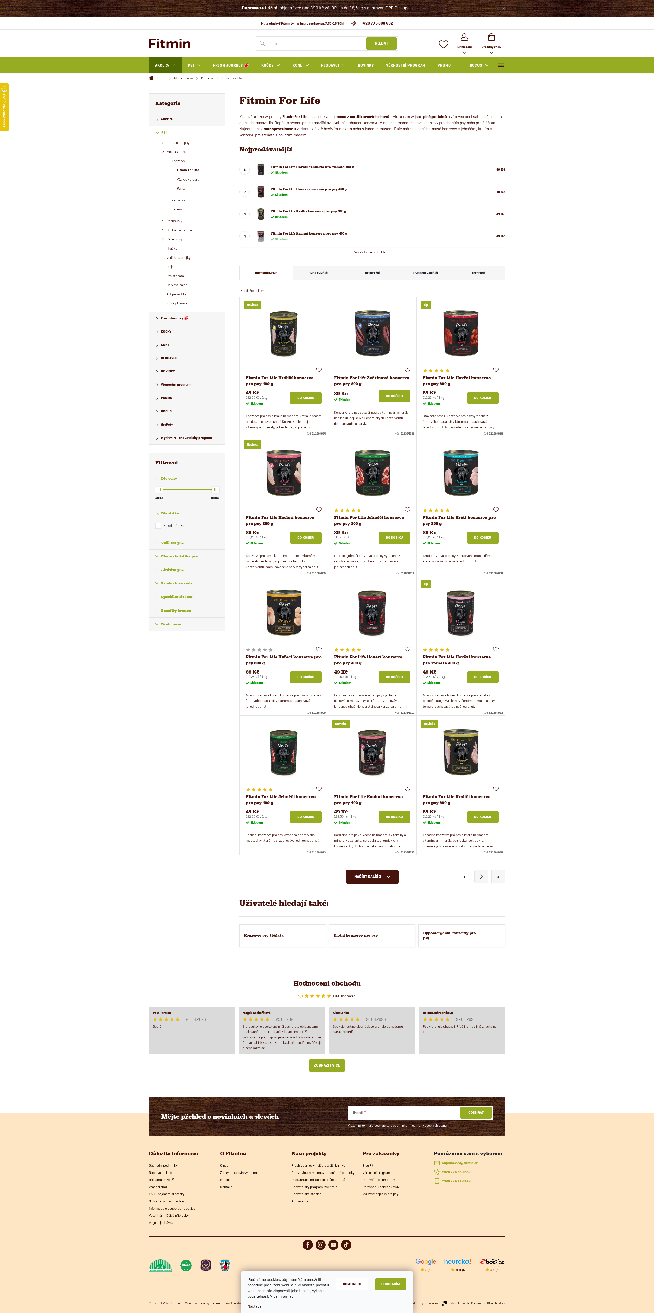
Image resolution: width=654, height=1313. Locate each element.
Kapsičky (178, 200)
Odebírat (476, 1112)
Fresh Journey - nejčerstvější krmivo (318, 1165)
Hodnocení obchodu (327, 983)
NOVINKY (168, 371)
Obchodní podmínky (163, 1165)
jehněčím (468, 128)
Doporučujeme (266, 273)
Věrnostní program (176, 384)
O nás (224, 1165)
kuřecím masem (378, 128)
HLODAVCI (169, 358)
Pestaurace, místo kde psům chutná (318, 1180)
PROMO (166, 398)
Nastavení (256, 1306)
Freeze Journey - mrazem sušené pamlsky (322, 1172)
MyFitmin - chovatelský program (186, 438)
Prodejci (226, 1180)
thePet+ (167, 424)
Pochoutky (174, 221)
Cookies (432, 1303)
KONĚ (165, 345)
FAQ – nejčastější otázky (166, 1194)
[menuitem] (165, 65)
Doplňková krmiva (180, 230)
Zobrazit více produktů (370, 252)
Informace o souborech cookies (172, 1208)
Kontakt (226, 1187)
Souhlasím (390, 1284)
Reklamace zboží (161, 1180)
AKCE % (167, 119)
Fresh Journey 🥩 (174, 318)
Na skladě (173, 526)
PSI (164, 132)
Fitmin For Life (188, 170)
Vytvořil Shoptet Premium (466, 1303)
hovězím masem (338, 128)
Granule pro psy (178, 142)
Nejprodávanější (425, 273)
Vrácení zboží (158, 1187)
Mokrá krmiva (177, 152)
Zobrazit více (327, 1065)
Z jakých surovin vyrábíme (239, 1172)
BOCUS (166, 411)
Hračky (172, 248)
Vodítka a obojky (178, 257)
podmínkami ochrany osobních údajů (420, 1125)
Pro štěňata (175, 276)
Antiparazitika (177, 294)
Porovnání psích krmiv (379, 1180)
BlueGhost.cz (496, 1303)
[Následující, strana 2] (481, 876)
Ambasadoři (300, 1201)
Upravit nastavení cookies (240, 1303)
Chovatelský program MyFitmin (314, 1187)
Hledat (381, 43)
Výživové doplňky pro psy (380, 1194)
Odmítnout (352, 1284)
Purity (181, 188)
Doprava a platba (161, 1172)
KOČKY (166, 331)
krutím (483, 128)
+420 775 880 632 (456, 1172)
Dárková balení (177, 285)
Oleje (170, 267)
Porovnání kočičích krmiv (381, 1187)
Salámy (177, 209)
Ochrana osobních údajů (166, 1201)
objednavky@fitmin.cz (460, 1163)
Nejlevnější (319, 273)
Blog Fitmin (371, 1165)
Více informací (282, 1296)
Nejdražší (372, 273)
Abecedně (478, 273)
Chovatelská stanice (306, 1194)
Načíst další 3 (368, 876)
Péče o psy (174, 239)
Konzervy (178, 161)
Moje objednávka (161, 1223)
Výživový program (189, 179)
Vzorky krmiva (177, 303)
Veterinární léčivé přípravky (169, 1215)
